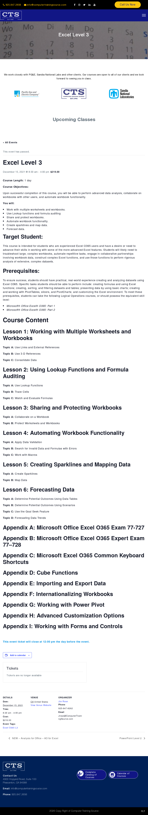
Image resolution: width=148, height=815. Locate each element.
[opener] (144, 15)
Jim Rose (63, 701)
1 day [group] (17, 180)
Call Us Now (128, 4)
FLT (143, 811)
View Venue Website (41, 705)
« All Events (10, 142)
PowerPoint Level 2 (131, 738)
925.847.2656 (13, 4)
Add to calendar (18, 655)
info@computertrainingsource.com (46, 4)
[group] (74, 187)
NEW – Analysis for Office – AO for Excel (34, 738)
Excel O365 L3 (10, 727)
